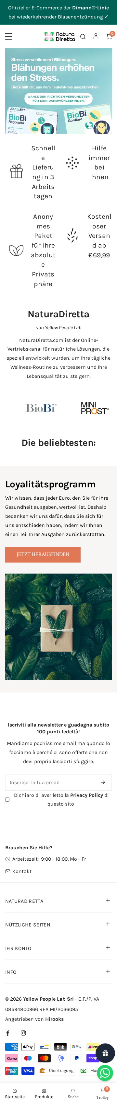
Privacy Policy (86, 795)
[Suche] (82, 36)
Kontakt (22, 871)
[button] (108, 36)
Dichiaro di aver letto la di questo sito (61, 799)
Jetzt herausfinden (43, 554)
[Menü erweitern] (8, 36)
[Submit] (103, 782)
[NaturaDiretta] (59, 36)
